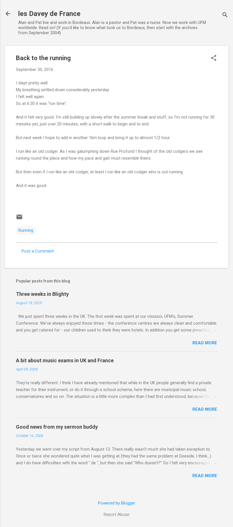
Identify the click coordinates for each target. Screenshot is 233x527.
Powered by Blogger (116, 503)
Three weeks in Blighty (42, 294)
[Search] (225, 15)
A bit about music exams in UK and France (65, 360)
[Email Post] (19, 218)
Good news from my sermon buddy (57, 427)
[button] (213, 58)
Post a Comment (38, 251)
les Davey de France (49, 14)
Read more (204, 342)
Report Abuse (116, 514)
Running (25, 230)
